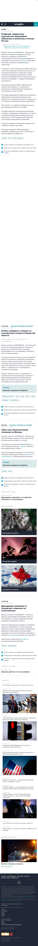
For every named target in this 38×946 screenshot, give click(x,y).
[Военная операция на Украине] (19, 861)
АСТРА (2, 915)
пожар (33, 396)
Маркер (3, 914)
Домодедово (12, 645)
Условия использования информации (10, 937)
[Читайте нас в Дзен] (2, 928)
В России (4, 163)
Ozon (17, 249)
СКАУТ (2, 912)
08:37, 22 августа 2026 (7, 427)
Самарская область (8, 249)
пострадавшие (14, 400)
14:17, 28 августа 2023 (7, 31)
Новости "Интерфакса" (6, 920)
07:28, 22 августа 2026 (7, 165)
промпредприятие (26, 249)
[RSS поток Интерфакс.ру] (10, 928)
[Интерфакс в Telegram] (5, 928)
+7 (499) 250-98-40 (5, 900)
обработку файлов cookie (29, 897)
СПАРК (2, 909)
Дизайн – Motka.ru (5, 941)
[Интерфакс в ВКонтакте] (8, 928)
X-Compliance (4, 911)
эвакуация (5, 400)
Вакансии (26, 876)
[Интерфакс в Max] (13, 928)
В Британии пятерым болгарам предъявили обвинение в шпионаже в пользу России (17, 47)
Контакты (3, 876)
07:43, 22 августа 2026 (7, 328)
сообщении (14, 635)
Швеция (4, 138)
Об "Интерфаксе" (11, 876)
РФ (9, 138)
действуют (23, 639)
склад (22, 396)
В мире (3, 29)
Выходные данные (6, 939)
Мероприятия (14, 877)
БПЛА (4, 253)
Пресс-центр (20, 876)
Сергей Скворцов (17, 138)
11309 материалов (6, 866)
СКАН (2, 921)
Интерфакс (19, 24)
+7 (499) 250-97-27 (17, 900)
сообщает (24, 61)
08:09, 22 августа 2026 (7, 603)
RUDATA (3, 923)
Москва (4, 425)
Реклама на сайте (5, 877)
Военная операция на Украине (22, 163)
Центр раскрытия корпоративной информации (11, 924)
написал (23, 446)
